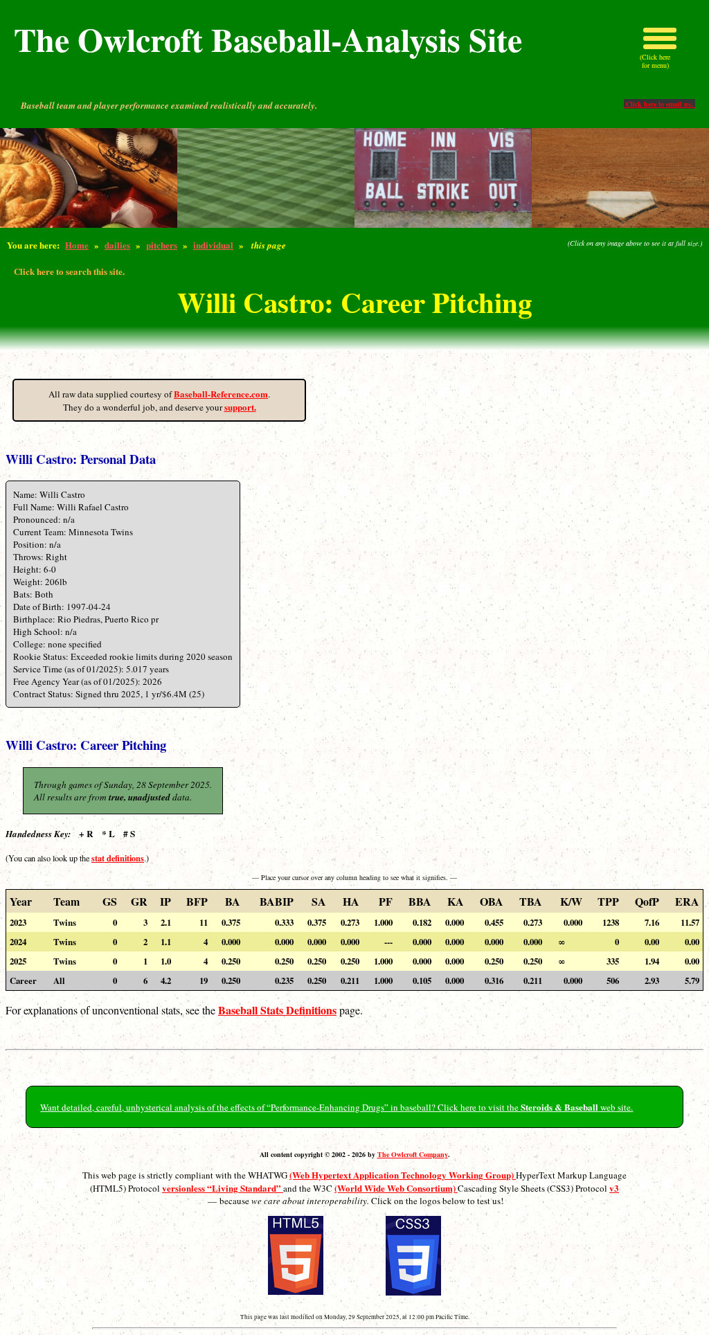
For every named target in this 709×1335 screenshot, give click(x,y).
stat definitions (117, 858)
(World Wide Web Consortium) (396, 1187)
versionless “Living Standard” (222, 1187)
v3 (614, 1187)
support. (240, 406)
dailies (117, 244)
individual (213, 244)
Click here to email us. (659, 104)
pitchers (161, 244)
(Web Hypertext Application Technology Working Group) (402, 1174)
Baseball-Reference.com (221, 393)
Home (77, 244)
